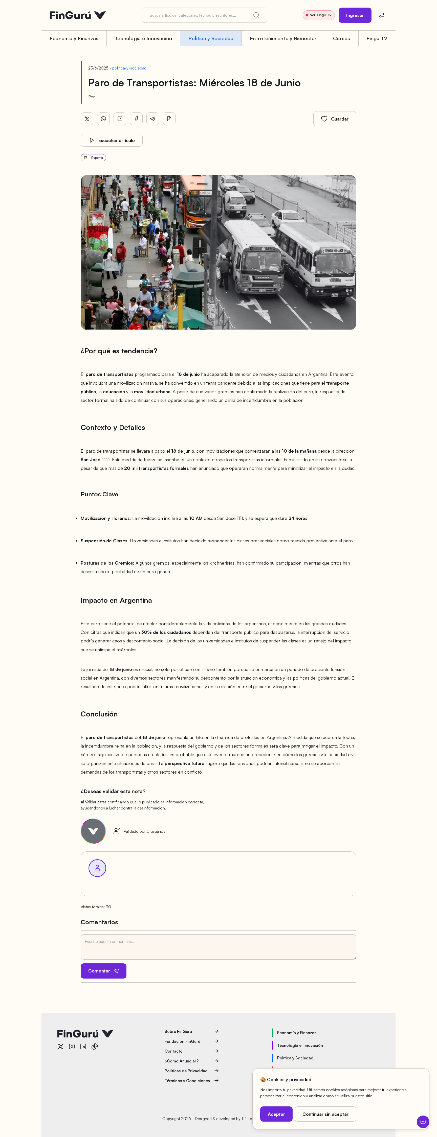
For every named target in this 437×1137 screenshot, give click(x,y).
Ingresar (355, 15)
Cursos (341, 38)
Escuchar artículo (116, 140)
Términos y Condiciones (187, 1080)
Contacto (174, 1051)
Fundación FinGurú (182, 1041)
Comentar (99, 970)
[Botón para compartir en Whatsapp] (103, 118)
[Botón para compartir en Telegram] (152, 118)
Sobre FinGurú (178, 1031)
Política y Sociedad (211, 38)
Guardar (339, 119)
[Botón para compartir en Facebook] (136, 118)
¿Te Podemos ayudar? (423, 1122)
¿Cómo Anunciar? (182, 1060)
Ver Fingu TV (321, 15)
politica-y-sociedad (129, 68)
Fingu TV (376, 38)
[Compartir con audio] (169, 118)
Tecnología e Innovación (143, 38)
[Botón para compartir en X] (87, 118)
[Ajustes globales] (381, 15)
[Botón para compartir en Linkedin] (120, 118)
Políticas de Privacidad (186, 1070)
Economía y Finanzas (74, 38)
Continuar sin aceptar (325, 1114)
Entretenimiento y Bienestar (283, 38)
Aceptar (276, 1114)
